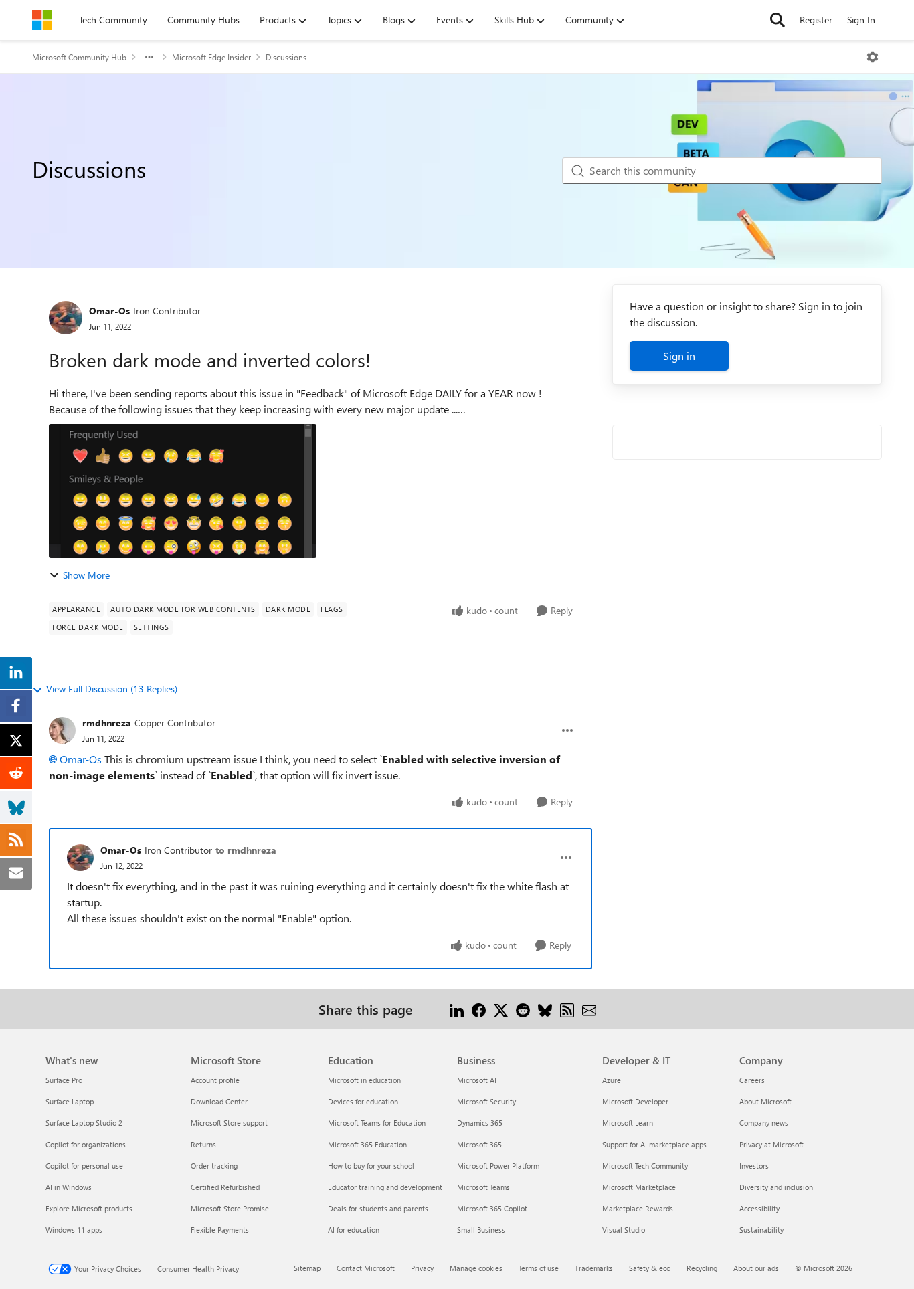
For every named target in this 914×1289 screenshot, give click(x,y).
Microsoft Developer (635, 1101)
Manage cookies (476, 1268)
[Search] (777, 20)
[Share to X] (501, 1009)
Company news (763, 1123)
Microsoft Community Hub (79, 57)
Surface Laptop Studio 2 (83, 1123)
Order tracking (214, 1166)
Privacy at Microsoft (771, 1144)
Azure (611, 1080)
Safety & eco (649, 1268)
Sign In (861, 19)
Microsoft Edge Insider (211, 57)
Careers (752, 1080)
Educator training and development (385, 1187)
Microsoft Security (486, 1101)
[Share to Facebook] (479, 1009)
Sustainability (761, 1230)
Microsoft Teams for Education (377, 1123)
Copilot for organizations (85, 1144)
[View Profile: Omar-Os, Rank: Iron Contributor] (65, 317)
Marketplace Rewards (637, 1208)
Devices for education (363, 1101)
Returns (203, 1144)
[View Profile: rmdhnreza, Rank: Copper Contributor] (62, 730)
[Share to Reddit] (523, 1009)
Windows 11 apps (73, 1230)
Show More (86, 575)
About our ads (756, 1268)
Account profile (215, 1080)
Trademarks (594, 1268)
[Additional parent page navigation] (149, 56)
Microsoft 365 (479, 1144)
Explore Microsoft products (88, 1208)
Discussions (286, 57)
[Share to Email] (589, 1009)
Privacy (422, 1268)
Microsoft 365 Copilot (492, 1208)
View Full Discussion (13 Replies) (111, 688)
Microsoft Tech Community (645, 1166)
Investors (754, 1166)
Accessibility (759, 1208)
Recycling (702, 1268)
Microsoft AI (476, 1080)
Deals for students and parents (378, 1208)
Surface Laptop (69, 1101)
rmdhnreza (106, 722)
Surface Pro (63, 1080)
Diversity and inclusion (776, 1187)
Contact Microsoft (366, 1268)
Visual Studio (623, 1230)
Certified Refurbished (225, 1187)
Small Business (481, 1230)
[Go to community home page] (42, 20)
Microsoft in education (364, 1080)
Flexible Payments (220, 1230)
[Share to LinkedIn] (457, 1009)
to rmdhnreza (245, 850)
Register (816, 19)
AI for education (353, 1230)
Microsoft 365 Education (367, 1144)
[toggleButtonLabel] (872, 56)
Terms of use (539, 1268)
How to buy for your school (371, 1166)
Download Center (219, 1101)
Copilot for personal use (84, 1166)
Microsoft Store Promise (230, 1208)
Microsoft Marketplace (639, 1187)
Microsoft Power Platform (498, 1166)
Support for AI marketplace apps (654, 1144)
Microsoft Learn (627, 1123)
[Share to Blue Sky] (545, 1009)
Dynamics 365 (479, 1123)
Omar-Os (109, 310)
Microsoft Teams (483, 1187)
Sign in (679, 356)
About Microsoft (765, 1101)
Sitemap (307, 1268)
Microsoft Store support (229, 1123)
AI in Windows (68, 1187)
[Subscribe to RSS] (567, 1009)
